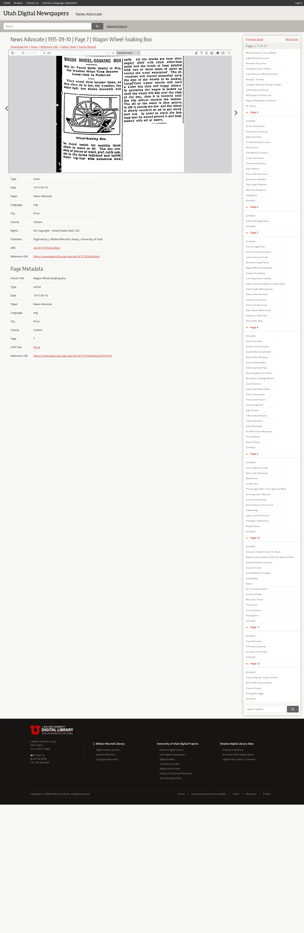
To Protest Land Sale (256, 646)
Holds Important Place (257, 367)
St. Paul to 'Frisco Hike (256, 651)
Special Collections (105, 754)
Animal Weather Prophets (258, 572)
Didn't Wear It (252, 168)
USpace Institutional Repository (176, 773)
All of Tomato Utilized (256, 588)
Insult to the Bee (254, 594)
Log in (298, 3)
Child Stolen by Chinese (257, 89)
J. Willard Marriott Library (43, 741)
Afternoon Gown (254, 136)
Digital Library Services (108, 749)
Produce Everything (255, 273)
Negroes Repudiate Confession (261, 100)
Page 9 (254, 453)
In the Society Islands (256, 499)
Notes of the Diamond (256, 294)
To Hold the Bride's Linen (258, 142)
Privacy (181, 793)
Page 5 (254, 112)
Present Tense (253, 442)
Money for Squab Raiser (257, 262)
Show (36, 347)
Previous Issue (254, 39)
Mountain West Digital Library (238, 754)
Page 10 (255, 537)
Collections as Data (169, 763)
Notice (249, 583)
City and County (253, 567)
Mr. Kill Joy (251, 105)
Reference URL (49, 47)
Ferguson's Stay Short (256, 315)
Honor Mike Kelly (254, 320)
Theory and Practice (255, 399)
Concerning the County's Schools (262, 677)
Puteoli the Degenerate (257, 220)
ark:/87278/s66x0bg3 (46, 248)
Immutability (252, 578)
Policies (267, 793)
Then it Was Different (256, 184)
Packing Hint (252, 615)
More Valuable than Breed (259, 373)
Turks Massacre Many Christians (262, 73)
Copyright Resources (107, 759)
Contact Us (32, 3)
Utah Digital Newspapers (172, 754)
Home (7, 3)
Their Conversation (255, 394)
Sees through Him (255, 404)
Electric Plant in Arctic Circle (259, 504)
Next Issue (292, 39)
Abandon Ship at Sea (256, 63)
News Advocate (89, 14)
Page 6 (254, 207)
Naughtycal (251, 195)
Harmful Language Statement (59, 3)
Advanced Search (117, 26)
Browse (18, 3)
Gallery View (68, 47)
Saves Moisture (253, 383)
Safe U (236, 793)
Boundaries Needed (255, 179)
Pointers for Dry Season (257, 346)
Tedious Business (254, 420)
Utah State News (254, 341)
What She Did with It (255, 189)
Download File (19, 47)
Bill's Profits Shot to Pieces (259, 682)
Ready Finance (253, 526)
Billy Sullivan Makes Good (258, 310)
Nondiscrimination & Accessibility (209, 793)
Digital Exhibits (167, 759)
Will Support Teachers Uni (258, 95)
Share (34, 47)
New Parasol (252, 147)
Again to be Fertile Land (257, 515)
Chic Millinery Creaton (257, 152)
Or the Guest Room (255, 126)
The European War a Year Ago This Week (266, 488)
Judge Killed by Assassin (257, 58)
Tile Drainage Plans (255, 246)
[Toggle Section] (246, 112)
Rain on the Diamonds (256, 473)
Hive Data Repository (171, 778)
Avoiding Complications (257, 520)
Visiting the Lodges (255, 693)
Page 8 (254, 327)
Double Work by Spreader (258, 351)
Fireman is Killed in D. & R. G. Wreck (263, 551)
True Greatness (253, 610)
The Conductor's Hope (257, 467)
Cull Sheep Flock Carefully (258, 278)
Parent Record (87, 47)
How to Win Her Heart (256, 173)
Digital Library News (170, 768)
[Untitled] (250, 120)
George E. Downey (255, 79)
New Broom (252, 478)
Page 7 (254, 232)
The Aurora (251, 604)
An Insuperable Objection (258, 494)
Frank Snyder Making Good (259, 288)
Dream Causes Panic (256, 299)
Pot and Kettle (252, 436)
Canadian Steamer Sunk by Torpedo (263, 84)
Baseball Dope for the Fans (259, 562)
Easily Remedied (254, 426)
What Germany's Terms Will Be (261, 52)
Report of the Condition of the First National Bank (270, 557)
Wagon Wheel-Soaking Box (259, 267)
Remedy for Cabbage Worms (260, 378)
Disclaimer (251, 793)
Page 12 (255, 663)
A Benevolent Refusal (256, 415)
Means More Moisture (257, 357)
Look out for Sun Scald (257, 257)
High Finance (252, 410)
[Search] (97, 26)
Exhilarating (252, 510)
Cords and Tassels (255, 157)
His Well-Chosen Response (259, 431)
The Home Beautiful (255, 163)
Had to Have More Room (258, 389)
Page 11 (255, 627)
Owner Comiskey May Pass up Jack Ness (265, 283)
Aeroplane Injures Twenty (258, 68)
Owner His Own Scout (256, 304)
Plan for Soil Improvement (258, 251)
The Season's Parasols (257, 131)
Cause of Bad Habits (256, 362)
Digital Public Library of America (239, 759)
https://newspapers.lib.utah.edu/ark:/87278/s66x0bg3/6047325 (72, 355)
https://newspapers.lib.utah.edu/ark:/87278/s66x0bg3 (66, 256)
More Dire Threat (254, 599)
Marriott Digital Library (171, 749)
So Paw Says (252, 483)
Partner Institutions (233, 749)
